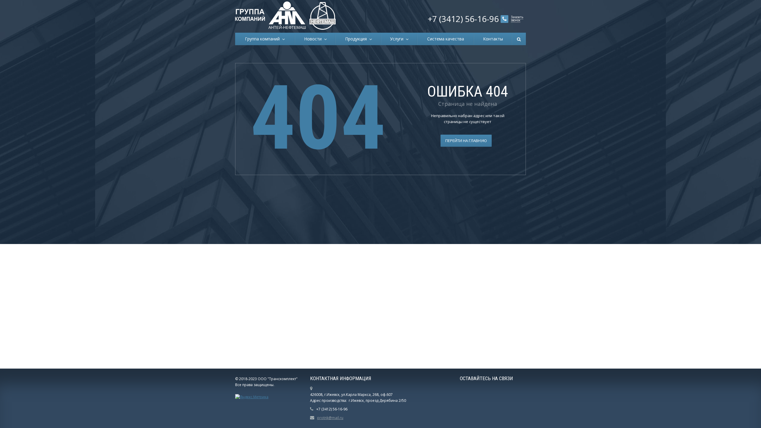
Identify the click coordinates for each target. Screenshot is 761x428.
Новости (314, 39)
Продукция (357, 39)
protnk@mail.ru (330, 417)
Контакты (493, 39)
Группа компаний (263, 39)
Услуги (398, 39)
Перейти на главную (466, 140)
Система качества (445, 39)
